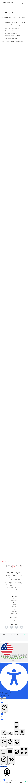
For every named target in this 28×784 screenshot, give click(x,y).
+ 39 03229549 (14, 578)
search (21, 782)
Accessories (6, 24)
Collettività (18, 35)
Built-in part (18, 24)
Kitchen (12, 24)
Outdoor (23, 22)
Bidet (14, 17)
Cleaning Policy (14, 620)
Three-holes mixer (19, 41)
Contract (14, 606)
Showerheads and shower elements (12, 22)
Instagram (11, 627)
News (14, 608)
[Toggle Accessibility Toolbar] (0, 641)
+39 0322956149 (15, 579)
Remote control (15, 28)
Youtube (21, 627)
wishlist (9, 782)
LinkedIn (16, 627)
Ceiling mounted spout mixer (11, 33)
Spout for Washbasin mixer (11, 38)
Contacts (14, 602)
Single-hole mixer (10, 41)
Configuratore (14, 611)
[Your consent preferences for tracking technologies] (25, 781)
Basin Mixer (7, 28)
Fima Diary (14, 604)
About (14, 598)
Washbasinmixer (7, 17)
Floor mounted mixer (9, 35)
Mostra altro (5, 561)
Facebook (6, 627)
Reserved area (14, 613)
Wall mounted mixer (9, 30)
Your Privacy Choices (11, 780)
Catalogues (14, 600)
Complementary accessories (10, 19)
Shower (23, 17)
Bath (19, 17)
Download (14, 609)
